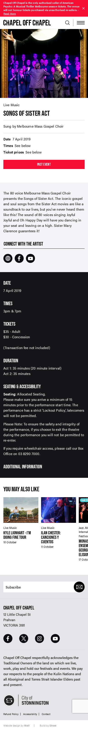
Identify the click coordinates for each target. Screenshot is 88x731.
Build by (48, 725)
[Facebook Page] (7, 638)
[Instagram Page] (39, 638)
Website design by (16, 725)
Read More (9, 13)
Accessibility (30, 713)
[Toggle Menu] (81, 22)
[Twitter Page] (23, 638)
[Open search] (67, 22)
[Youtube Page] (55, 638)
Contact (46, 713)
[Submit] (79, 587)
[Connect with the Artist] (7, 258)
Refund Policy (11, 713)
